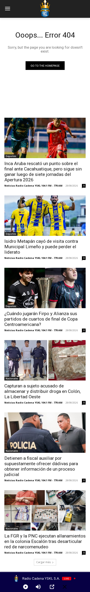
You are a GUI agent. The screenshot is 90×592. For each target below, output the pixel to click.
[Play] (25, 587)
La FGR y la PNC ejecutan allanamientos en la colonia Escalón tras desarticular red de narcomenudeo (45, 541)
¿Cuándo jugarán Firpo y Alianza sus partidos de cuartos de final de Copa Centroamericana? (41, 319)
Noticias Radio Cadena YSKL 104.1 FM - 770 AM (33, 185)
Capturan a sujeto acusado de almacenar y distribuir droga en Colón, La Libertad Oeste (42, 391)
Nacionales (12, 378)
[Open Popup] (52, 587)
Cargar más (43, 562)
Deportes (11, 156)
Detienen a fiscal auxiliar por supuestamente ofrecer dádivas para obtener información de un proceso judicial (41, 466)
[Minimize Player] (65, 587)
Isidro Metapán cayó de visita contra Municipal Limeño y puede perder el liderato (41, 247)
